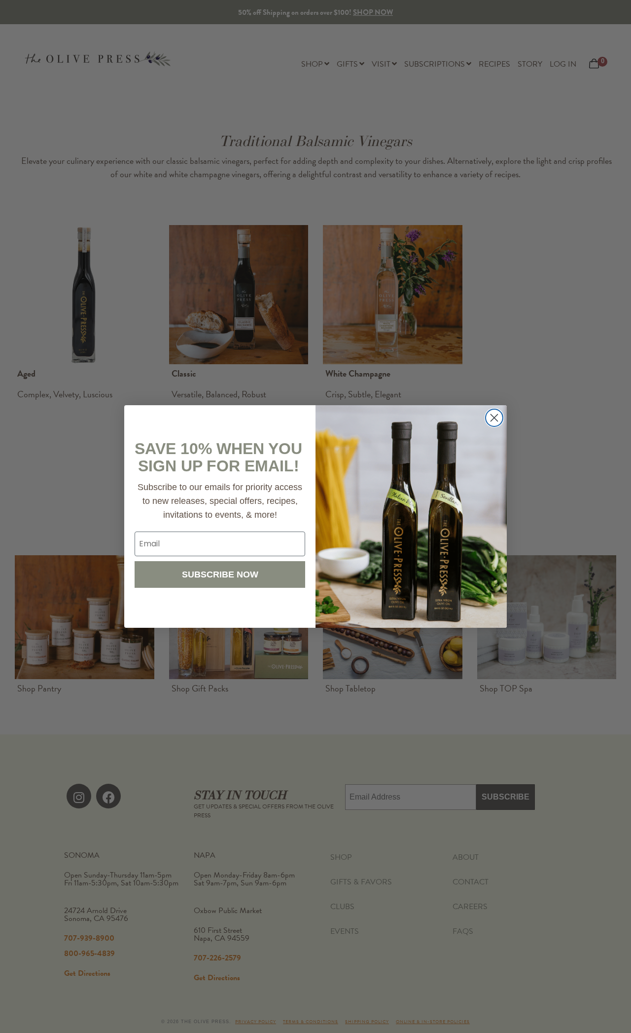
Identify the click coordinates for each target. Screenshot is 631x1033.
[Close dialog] (494, 417)
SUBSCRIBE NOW (220, 574)
